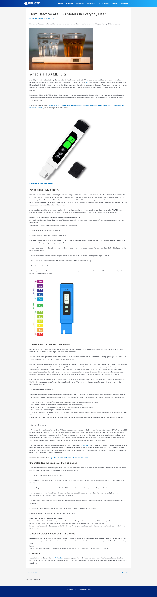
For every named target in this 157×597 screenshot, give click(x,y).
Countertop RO (103, 3)
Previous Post (31, 573)
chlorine (85, 445)
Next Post (126, 573)
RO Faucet (69, 3)
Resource (124, 3)
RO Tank (115, 3)
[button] (132, 3)
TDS (86, 82)
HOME (60, 3)
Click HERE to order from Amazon (41, 184)
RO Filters (90, 3)
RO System (80, 3)
